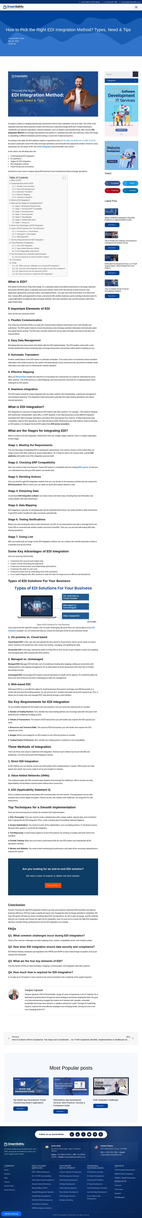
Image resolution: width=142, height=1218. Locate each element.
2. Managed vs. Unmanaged (25, 234)
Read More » (112, 225)
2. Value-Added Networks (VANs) (27, 248)
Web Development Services (69, 1176)
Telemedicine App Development (43, 1180)
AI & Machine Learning (95, 1172)
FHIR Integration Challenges (105, 1100)
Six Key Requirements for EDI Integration (27, 240)
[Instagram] (101, 1134)
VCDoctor (118, 1185)
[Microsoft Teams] (95, 1134)
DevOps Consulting (66, 1200)
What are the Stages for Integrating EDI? (27, 203)
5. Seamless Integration (23, 197)
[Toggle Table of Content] (62, 178)
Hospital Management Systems (43, 1192)
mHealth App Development (41, 1196)
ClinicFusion (119, 1189)
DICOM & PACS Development (42, 1200)
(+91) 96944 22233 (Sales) (90, 2)
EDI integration (45, 147)
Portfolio (7, 1174)
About (6, 1170)
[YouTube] (89, 1134)
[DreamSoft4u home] (20, 1144)
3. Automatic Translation (23, 192)
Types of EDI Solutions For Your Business (27, 228)
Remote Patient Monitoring (41, 1184)
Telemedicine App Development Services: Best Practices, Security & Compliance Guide (69, 1103)
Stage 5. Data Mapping (23, 217)
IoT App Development (94, 1184)
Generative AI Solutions (95, 1180)
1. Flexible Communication (24, 186)
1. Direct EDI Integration (23, 245)
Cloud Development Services (97, 1188)
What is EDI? (16, 180)
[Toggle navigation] (136, 7)
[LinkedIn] (77, 1134)
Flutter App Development (68, 1188)
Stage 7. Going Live (22, 222)
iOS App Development (67, 1184)
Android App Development (68, 1180)
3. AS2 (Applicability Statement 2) (27, 251)
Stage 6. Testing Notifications (25, 220)
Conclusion (16, 260)
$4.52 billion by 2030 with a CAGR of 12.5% (78, 140)
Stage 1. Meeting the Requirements (28, 206)
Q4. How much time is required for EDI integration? (34, 274)
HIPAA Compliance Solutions (42, 1208)
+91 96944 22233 (64, 1154)
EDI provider (21, 377)
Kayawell (118, 1193)
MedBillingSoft (120, 1197)
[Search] (135, 74)
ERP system (83, 467)
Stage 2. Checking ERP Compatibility (28, 209)
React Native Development (68, 1192)
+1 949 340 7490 (110, 1152)
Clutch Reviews (9, 1190)
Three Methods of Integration (22, 243)
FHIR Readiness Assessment (125, 1170)
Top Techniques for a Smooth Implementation (28, 254)
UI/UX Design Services (67, 1196)
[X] (83, 1134)
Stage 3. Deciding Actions (24, 211)
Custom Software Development (70, 1172)
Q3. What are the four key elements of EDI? (31, 271)
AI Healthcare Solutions (40, 1204)
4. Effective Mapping (22, 194)
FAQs (14, 263)
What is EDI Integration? (20, 200)
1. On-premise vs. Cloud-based (26, 231)
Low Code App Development (97, 1192)
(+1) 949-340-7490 (110, 2)
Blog (5, 1178)
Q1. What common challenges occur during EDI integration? (37, 266)
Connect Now (52, 885)
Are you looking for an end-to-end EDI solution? (32, 257)
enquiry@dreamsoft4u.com (130, 2)
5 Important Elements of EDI (22, 183)
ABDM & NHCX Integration (124, 1174)
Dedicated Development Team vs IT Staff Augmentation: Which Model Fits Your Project (121, 266)
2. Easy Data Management (25, 189)
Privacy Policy (9, 1186)
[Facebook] (72, 1134)
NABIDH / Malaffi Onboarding (125, 1178)
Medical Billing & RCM (39, 1188)
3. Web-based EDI (21, 237)
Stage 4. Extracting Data (24, 214)
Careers (7, 1182)
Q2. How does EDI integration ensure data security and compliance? (40, 268)
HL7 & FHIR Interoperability (41, 1176)
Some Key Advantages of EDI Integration (27, 225)
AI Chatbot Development (95, 1176)
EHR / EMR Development (41, 1172)
